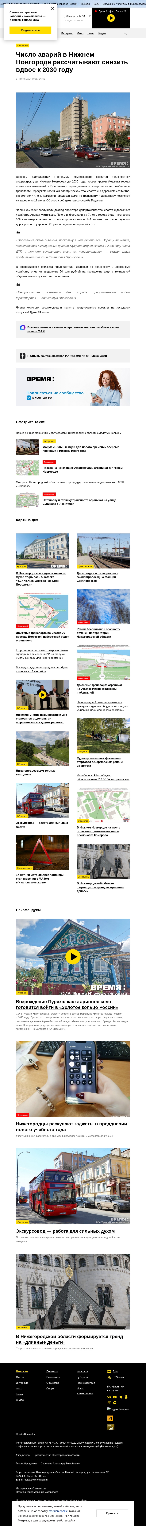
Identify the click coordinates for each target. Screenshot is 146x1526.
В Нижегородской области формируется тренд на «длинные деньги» (69, 1335)
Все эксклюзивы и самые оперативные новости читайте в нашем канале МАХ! (73, 329)
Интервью (22, 1382)
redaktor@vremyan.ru (36, 1479)
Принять (112, 1513)
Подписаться (30, 30)
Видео (20, 1399)
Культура (82, 1371)
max (115, 1403)
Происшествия (86, 1382)
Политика (52, 1371)
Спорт (50, 1388)
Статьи (20, 1377)
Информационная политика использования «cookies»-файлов (51, 1500)
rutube (109, 1403)
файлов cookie (58, 1511)
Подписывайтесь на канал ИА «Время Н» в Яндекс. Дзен (67, 355)
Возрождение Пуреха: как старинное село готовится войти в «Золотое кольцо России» (67, 1001)
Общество (22, 45)
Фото (19, 1388)
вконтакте (109, 1397)
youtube (115, 1397)
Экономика (53, 1377)
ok (126, 1397)
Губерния (83, 1377)
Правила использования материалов (37, 1492)
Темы (19, 1394)
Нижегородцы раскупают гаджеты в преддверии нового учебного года (71, 1123)
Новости (22, 1371)
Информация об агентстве (31, 1488)
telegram (120, 1397)
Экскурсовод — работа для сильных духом (65, 1227)
